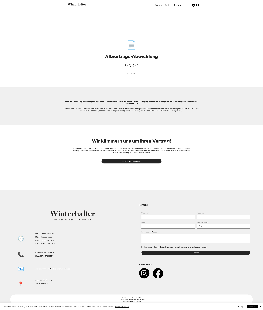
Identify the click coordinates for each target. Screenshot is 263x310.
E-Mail (143, 222)
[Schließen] (260, 306)
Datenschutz (136, 298)
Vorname (145, 213)
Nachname (201, 213)
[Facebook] (197, 5)
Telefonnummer (202, 222)
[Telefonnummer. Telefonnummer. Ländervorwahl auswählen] (200, 226)
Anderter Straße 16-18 (43, 280)
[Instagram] (193, 5)
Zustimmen (252, 307)
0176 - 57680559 (46, 256)
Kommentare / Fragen (149, 232)
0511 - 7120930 (44, 253)
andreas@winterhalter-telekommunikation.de (52, 269)
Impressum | (127, 298)
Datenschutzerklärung (122, 307)
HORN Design (131, 301)
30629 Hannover (41, 283)
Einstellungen (240, 307)
